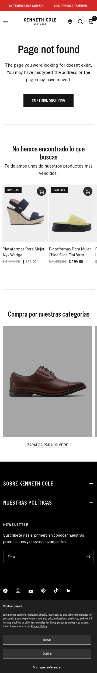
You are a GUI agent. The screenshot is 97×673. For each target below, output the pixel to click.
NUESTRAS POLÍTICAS (27, 502)
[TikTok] (60, 590)
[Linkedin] (72, 591)
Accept (47, 639)
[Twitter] (9, 591)
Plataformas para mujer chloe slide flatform (70, 251)
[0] (89, 21)
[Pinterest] (47, 591)
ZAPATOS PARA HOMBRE (47, 444)
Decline (47, 653)
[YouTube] (34, 591)
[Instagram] (22, 591)
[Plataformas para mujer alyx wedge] (25, 213)
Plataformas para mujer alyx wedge (23, 251)
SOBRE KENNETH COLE (28, 483)
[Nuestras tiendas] (70, 21)
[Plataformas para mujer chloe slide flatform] (72, 213)
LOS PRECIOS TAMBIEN (68, 5)
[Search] (80, 21)
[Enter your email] (88, 556)
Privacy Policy (39, 626)
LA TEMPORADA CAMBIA (23, 5)
